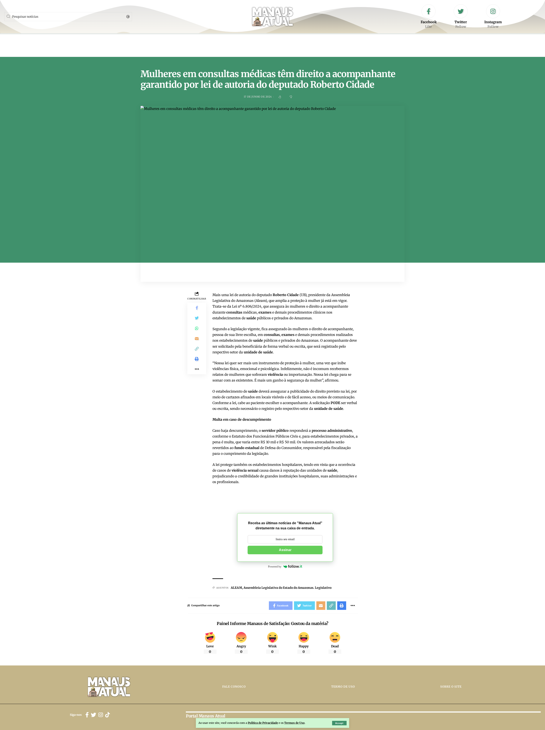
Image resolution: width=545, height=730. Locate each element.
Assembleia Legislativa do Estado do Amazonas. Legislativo (287, 588)
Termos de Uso (294, 722)
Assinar (285, 550)
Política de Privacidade (263, 722)
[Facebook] (428, 16)
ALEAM (236, 588)
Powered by (274, 566)
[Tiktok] (107, 715)
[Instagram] (493, 16)
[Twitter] (460, 16)
